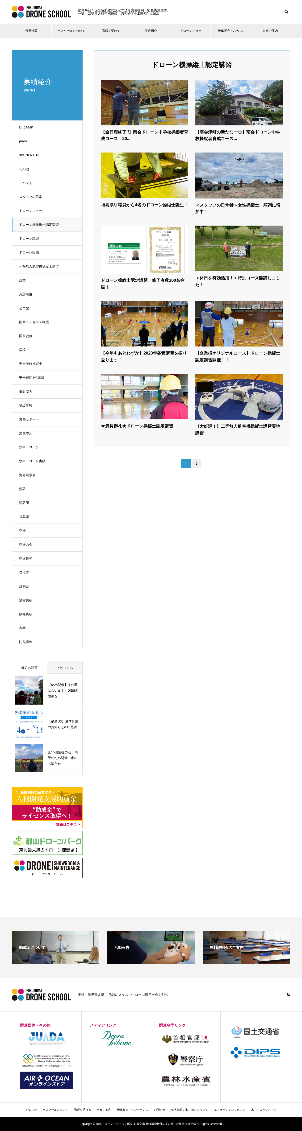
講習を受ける (111, 31)
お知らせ (31, 1110)
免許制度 (25, 294)
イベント (25, 183)
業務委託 (25, 433)
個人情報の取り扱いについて (189, 1110)
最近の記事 (29, 667)
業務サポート (29, 419)
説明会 (24, 586)
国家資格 (25, 336)
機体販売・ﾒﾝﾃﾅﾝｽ (230, 31)
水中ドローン (29, 447)
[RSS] (288, 994)
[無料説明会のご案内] (246, 962)
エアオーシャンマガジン (229, 1110)
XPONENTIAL (29, 155)
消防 (22, 489)
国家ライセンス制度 (34, 322)
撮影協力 (25, 391)
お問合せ (159, 1110)
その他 (24, 169)
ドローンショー (190, 31)
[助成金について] (55, 962)
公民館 (24, 308)
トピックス (65, 667)
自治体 (24, 572)
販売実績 (25, 614)
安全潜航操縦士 (30, 363)
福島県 (24, 516)
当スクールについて (71, 31)
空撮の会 (25, 544)
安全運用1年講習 (31, 377)
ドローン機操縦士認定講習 (39, 224)
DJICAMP (26, 127)
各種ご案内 (270, 31)
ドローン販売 (29, 252)
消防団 (24, 502)
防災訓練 (25, 642)
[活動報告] (151, 962)
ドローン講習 (29, 238)
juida (23, 141)
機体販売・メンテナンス (132, 1110)
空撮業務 (25, 558)
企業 (22, 280)
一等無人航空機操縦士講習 (39, 266)
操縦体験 (25, 405)
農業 (22, 628)
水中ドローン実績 (32, 461)
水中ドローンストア (264, 1110)
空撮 (22, 530)
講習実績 (25, 600)
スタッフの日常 (30, 196)
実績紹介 (151, 31)
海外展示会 (27, 475)
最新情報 (31, 31)
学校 (22, 349)
